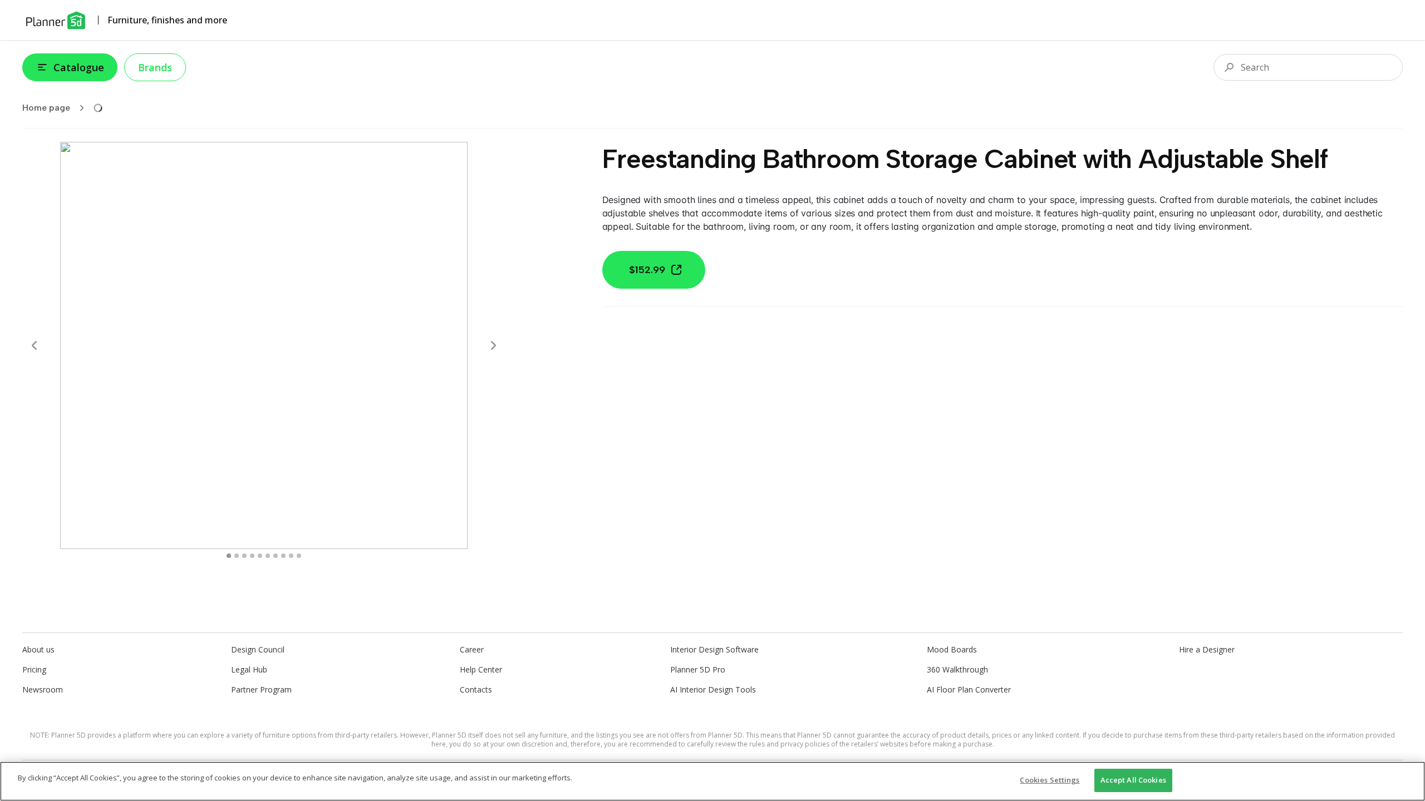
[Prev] (34, 345)
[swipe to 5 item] (268, 555)
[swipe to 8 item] (291, 555)
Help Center (481, 669)
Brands (155, 67)
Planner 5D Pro (697, 669)
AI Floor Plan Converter (969, 689)
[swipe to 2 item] (244, 555)
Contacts (476, 689)
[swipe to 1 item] (236, 555)
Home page (46, 107)
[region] (712, 781)
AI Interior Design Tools (713, 689)
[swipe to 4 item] (260, 555)
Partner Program (261, 689)
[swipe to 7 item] (283, 555)
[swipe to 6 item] (275, 555)
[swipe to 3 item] (252, 555)
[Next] (493, 345)
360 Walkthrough (957, 669)
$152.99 (647, 270)
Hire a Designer (1207, 649)
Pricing (34, 669)
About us (38, 649)
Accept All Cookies (1133, 780)
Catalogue (78, 67)
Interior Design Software (714, 649)
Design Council (257, 649)
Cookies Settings (1049, 780)
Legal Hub (249, 669)
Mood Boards (952, 649)
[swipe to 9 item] (299, 555)
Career (472, 649)
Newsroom (42, 689)
